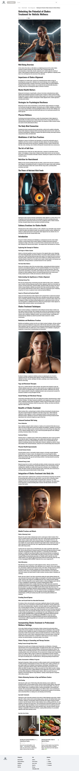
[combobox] (36, 2)
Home (19, 7)
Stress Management (31, 7)
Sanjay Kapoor (22, 18)
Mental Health (24, 7)
